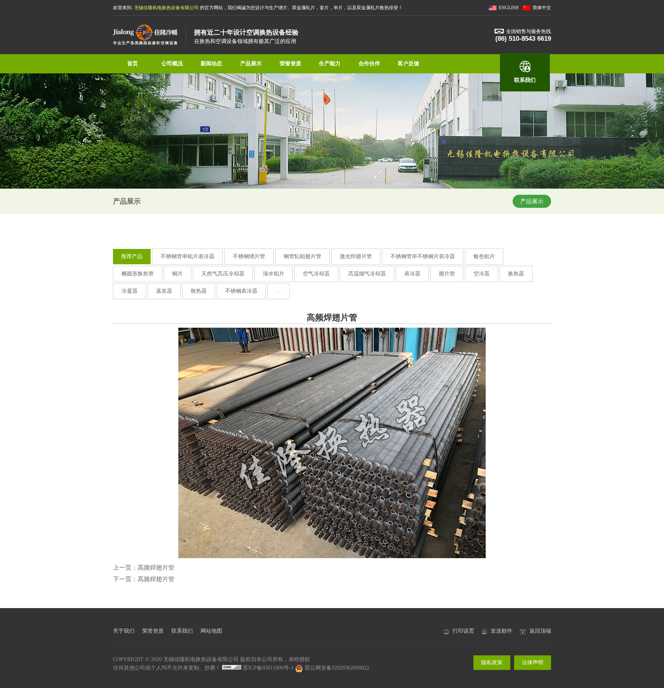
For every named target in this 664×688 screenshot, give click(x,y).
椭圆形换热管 (137, 274)
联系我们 (525, 80)
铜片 (177, 274)
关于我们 (123, 631)
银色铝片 (484, 256)
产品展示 (251, 63)
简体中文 (542, 7)
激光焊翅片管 (356, 256)
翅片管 (447, 274)
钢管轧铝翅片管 (302, 256)
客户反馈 (408, 63)
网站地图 (211, 631)
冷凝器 (129, 291)
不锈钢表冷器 (241, 291)
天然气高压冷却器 (222, 274)
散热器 (199, 291)
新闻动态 (211, 63)
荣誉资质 (290, 63)
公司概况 (172, 63)
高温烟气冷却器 (367, 274)
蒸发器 (164, 291)
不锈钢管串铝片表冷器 (187, 256)
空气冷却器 (316, 274)
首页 (132, 63)
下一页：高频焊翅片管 (143, 579)
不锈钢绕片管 (249, 256)
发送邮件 (501, 631)
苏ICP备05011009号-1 (268, 668)
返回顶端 (540, 631)
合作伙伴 (369, 63)
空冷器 (481, 274)
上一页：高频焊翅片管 (143, 567)
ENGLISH (509, 7)
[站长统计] (231, 668)
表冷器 (412, 274)
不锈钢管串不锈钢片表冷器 (422, 256)
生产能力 (329, 63)
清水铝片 (273, 274)
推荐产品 (132, 256)
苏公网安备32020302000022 (337, 668)
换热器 (516, 274)
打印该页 (463, 631)
